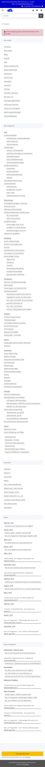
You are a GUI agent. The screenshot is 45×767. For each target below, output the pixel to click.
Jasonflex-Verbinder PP (14, 303)
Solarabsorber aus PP (13, 415)
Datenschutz (8, 77)
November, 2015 (10, 565)
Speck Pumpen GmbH (11, 492)
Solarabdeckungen (13, 156)
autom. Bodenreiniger (11, 241)
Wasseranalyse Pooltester (15, 274)
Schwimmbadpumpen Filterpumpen (16, 212)
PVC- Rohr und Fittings (14, 306)
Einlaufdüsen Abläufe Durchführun (18, 294)
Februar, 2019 (9, 523)
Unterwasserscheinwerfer (13, 387)
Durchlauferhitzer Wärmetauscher (16, 421)
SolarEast (7, 469)
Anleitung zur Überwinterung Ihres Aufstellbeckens (23, 582)
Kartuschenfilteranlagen (12, 371)
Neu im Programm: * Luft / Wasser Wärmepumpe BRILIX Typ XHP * (21, 632)
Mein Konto (8, 51)
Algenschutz (10, 259)
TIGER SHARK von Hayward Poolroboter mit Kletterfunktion (19, 560)
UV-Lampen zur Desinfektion (14, 253)
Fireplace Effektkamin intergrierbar (17, 452)
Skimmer (7, 378)
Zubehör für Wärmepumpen (16, 406)
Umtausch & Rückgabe (12, 108)
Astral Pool (7, 477)
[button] (33, 10)
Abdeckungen (9, 147)
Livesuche (7, 85)
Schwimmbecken (10, 183)
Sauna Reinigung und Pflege (14, 432)
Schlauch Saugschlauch (12, 317)
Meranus (7, 473)
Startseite (7, 47)
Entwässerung (10, 446)
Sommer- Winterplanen (14, 150)
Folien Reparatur (12, 141)
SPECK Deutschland (13, 218)
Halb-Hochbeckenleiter (14, 174)
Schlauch (7, 346)
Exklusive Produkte (11, 680)
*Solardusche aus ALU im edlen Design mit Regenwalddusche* (19, 599)
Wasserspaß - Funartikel (12, 335)
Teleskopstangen (10, 320)
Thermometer (9, 329)
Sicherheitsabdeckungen (15, 162)
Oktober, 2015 (9, 579)
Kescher (7, 247)
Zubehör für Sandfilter (12, 233)
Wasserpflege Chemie (11, 256)
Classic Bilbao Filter (11, 353)
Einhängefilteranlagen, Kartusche (15, 203)
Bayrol (6, 481)
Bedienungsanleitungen (12, 112)
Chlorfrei (9, 265)
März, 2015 (8, 593)
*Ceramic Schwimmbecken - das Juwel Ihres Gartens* (19, 610)
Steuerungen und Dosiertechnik (15, 288)
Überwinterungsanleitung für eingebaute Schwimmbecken (18, 574)
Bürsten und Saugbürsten (13, 244)
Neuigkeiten (8, 667)
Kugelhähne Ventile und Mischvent (18, 297)
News (6, 54)
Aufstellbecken (11, 186)
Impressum (8, 74)
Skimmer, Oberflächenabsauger (15, 282)
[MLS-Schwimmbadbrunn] (9, 10)
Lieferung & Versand (11, 104)
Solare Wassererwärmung (13, 409)
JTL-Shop (26, 764)
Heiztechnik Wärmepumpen (14, 443)
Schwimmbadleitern (11, 165)
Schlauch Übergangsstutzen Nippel (18, 309)
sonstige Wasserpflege (14, 271)
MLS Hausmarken (12, 215)
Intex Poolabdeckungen (14, 159)
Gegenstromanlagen (11, 332)
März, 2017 (8, 540)
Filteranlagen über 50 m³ (15, 224)
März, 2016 (8, 553)
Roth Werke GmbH (10, 504)
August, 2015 (8, 586)
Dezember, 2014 (9, 626)
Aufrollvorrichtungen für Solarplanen (19, 153)
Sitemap (7, 89)
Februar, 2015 (9, 604)
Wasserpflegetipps (10, 116)
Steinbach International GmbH (14, 500)
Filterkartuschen (9, 206)
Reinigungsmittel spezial (15, 268)
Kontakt (6, 58)
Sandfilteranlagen (10, 221)
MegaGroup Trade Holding (13, 488)
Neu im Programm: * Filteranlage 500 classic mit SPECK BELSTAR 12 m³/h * (21, 621)
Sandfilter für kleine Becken (16, 227)
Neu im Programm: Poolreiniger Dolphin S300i (21, 536)
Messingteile (8, 285)
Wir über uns (8, 97)
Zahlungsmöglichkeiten (12, 101)
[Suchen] (41, 16)
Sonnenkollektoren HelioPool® (17, 418)
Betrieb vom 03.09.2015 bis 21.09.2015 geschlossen (23, 589)
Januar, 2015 (8, 615)
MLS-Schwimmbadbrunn (12, 484)
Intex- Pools (10, 193)
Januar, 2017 (8, 546)
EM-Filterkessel (9, 362)
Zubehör (9, 177)
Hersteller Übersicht (11, 93)
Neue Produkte (9, 691)
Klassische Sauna (10, 429)
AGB (5, 62)
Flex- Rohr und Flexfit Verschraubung (19, 300)
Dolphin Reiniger (10, 356)
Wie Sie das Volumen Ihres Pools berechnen (20, 568)
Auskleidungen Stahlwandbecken (18, 138)
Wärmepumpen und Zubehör (14, 397)
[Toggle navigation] (3, 9)
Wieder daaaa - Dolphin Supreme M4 (18, 533)
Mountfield (8, 507)
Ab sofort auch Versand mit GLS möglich (19, 526)
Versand (27, 757)
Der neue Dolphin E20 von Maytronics (18, 549)
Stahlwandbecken (10, 384)
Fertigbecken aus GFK (14, 190)
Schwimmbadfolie (10, 135)
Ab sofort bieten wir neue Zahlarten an (18, 543)
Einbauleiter (10, 168)
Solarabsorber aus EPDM (15, 412)
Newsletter (8, 81)
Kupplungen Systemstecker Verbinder (17, 343)
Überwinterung (10, 437)
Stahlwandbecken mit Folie (15, 196)
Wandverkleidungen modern (15, 449)
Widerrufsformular (10, 70)
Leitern (6, 374)
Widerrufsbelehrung (11, 66)
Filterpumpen (9, 365)
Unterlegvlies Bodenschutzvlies (15, 323)
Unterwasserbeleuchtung (13, 180)
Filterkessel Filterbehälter (13, 209)
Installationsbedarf (10, 291)
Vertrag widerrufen (22, 754)
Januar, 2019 (8, 530)
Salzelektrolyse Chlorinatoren (14, 250)
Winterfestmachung (11, 326)
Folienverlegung (12, 144)
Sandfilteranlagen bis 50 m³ (16, 230)
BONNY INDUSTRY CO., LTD (13, 496)
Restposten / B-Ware (12, 440)
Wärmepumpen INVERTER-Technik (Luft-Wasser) (23, 403)
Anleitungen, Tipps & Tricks (13, 650)
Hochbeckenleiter (12, 171)
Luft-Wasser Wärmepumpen (16, 400)
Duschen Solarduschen (12, 394)
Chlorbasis (10, 262)
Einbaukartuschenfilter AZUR (14, 359)
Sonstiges (7, 381)
